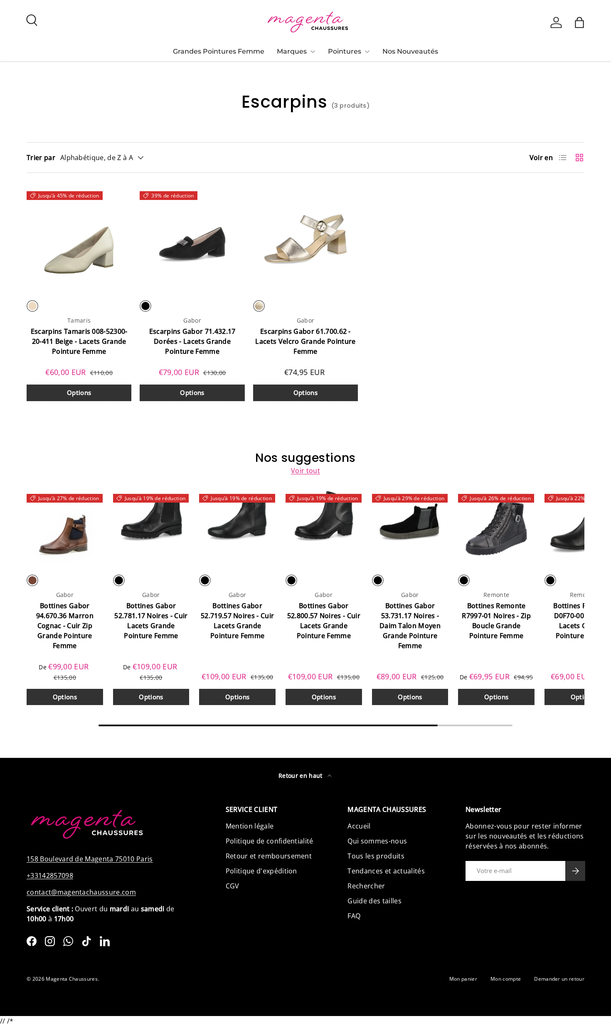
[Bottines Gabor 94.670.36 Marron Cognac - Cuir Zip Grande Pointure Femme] (65, 527)
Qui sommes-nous (377, 841)
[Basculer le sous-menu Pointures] (367, 52)
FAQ (353, 915)
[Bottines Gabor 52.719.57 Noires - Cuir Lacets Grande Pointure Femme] (237, 527)
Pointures (344, 51)
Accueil (358, 826)
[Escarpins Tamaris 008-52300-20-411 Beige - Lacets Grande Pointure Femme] (79, 238)
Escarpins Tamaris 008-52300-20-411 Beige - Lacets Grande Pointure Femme (79, 341)
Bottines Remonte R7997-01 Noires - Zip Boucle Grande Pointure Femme (496, 620)
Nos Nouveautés (410, 51)
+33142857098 (50, 875)
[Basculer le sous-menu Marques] (313, 52)
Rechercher (366, 885)
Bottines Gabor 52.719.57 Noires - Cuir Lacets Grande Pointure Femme (237, 620)
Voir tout (305, 470)
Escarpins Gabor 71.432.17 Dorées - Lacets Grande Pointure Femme (192, 341)
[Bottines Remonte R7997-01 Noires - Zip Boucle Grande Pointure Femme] (496, 527)
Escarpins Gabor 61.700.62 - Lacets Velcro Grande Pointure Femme (305, 341)
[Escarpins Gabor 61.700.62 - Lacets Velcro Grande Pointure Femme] (305, 238)
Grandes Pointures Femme (218, 51)
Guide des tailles (374, 900)
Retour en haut (301, 775)
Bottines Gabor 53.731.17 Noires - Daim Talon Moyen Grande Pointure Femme (410, 625)
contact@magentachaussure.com (81, 892)
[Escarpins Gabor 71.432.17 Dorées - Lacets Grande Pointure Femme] (192, 238)
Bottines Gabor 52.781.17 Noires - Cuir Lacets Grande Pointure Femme (150, 620)
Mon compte (505, 978)
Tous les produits (375, 856)
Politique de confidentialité (269, 841)
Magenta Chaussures (72, 978)
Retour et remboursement (269, 856)
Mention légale (249, 826)
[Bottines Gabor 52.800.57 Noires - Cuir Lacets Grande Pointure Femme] (324, 527)
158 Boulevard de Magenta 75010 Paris (90, 858)
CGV (232, 885)
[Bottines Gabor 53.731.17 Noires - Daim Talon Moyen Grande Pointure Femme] (410, 527)
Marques (292, 51)
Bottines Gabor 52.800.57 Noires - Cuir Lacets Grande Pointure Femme (323, 620)
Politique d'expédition (261, 871)
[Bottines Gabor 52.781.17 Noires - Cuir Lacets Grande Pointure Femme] (151, 527)
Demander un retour (559, 978)
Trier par (41, 157)
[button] (579, 22)
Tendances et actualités (385, 871)
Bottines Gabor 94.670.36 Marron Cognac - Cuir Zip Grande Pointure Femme (65, 625)
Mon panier (463, 978)
